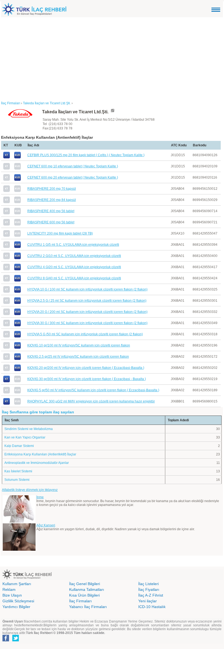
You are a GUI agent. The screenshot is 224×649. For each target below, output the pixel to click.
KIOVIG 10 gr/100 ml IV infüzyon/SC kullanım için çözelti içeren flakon (78, 345)
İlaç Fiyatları (148, 589)
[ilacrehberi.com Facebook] (5, 640)
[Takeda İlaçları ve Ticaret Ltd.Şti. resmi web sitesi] (112, 111)
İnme (40, 497)
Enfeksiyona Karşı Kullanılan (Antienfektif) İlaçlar (40, 454)
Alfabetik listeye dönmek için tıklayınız (30, 490)
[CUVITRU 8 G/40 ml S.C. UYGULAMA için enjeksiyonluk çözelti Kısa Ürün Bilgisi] (17, 280)
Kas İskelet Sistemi (18, 471)
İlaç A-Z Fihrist (150, 595)
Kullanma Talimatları (86, 589)
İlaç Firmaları (80, 601)
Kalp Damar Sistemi (19, 446)
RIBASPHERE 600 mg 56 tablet (50, 222)
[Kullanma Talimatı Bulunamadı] (6, 168)
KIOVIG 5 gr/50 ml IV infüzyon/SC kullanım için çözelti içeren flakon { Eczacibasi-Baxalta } (93, 390)
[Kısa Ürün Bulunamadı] (17, 168)
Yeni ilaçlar (147, 601)
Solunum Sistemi (17, 480)
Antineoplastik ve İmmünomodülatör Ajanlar (36, 463)
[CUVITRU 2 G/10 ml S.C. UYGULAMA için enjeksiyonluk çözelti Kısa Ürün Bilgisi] (17, 258)
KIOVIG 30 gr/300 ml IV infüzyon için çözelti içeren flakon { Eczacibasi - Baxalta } (86, 379)
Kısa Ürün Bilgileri (84, 595)
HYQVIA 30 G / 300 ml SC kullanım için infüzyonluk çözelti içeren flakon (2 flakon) (87, 323)
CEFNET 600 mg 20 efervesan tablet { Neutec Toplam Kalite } (72, 177)
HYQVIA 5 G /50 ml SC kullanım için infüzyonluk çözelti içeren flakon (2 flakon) (85, 334)
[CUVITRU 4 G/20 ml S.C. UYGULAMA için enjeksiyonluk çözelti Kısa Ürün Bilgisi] (17, 269)
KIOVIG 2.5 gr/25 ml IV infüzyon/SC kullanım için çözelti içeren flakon (78, 356)
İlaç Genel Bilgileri (84, 584)
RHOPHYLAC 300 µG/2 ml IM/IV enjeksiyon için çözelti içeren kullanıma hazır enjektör (91, 401)
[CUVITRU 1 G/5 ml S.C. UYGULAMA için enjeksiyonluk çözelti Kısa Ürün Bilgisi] (17, 247)
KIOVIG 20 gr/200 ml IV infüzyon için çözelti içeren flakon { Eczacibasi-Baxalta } (85, 368)
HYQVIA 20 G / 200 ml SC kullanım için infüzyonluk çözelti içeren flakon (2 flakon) (87, 312)
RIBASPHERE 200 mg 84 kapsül (51, 200)
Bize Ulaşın (12, 595)
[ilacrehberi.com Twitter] (15, 640)
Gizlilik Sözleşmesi (18, 601)
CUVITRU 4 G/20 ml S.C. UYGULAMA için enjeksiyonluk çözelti (74, 267)
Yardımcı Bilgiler (16, 606)
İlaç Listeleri (148, 584)
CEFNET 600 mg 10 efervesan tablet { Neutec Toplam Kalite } (72, 166)
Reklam (9, 589)
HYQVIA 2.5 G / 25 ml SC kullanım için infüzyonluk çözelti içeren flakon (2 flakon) (86, 301)
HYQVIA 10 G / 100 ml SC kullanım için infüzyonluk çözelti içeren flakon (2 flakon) (87, 289)
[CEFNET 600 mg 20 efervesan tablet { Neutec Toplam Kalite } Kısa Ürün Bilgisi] (17, 180)
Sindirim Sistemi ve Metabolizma (28, 429)
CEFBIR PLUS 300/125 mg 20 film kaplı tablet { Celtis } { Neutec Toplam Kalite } (86, 155)
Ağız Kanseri (45, 525)
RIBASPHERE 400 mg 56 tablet (50, 211)
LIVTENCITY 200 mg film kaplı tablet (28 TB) (60, 233)
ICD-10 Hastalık (152, 606)
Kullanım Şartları (16, 584)
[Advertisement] (112, 58)
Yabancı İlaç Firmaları (88, 606)
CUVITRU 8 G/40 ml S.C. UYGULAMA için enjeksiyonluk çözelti (74, 278)
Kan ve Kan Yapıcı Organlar (24, 437)
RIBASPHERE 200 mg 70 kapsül (51, 189)
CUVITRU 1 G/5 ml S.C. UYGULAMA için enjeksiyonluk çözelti (73, 245)
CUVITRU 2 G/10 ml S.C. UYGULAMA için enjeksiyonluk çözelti (74, 256)
